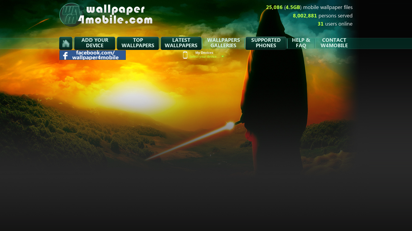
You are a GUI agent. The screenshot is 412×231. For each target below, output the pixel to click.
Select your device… (204, 54)
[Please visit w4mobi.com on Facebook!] (92, 58)
